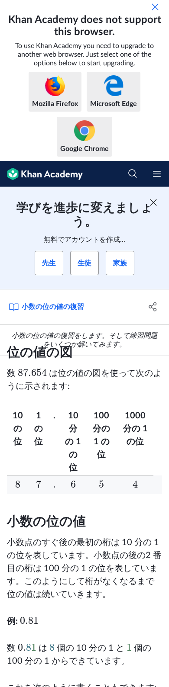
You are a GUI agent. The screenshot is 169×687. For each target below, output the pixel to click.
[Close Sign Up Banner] (153, 202)
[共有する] (152, 306)
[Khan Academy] (41, 173)
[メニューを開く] (157, 174)
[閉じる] (155, 7)
